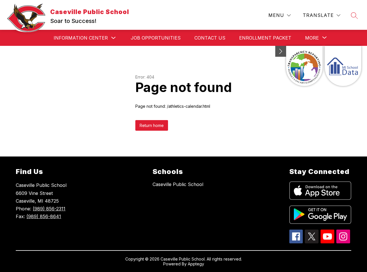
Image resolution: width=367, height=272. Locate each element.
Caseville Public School (178, 184)
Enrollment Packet (265, 38)
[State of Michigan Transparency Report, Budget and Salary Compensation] (304, 66)
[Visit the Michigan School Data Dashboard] (343, 66)
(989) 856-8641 (43, 216)
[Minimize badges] (280, 51)
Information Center (81, 38)
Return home (152, 125)
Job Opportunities (156, 38)
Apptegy (196, 263)
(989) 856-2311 (49, 209)
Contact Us (209, 38)
